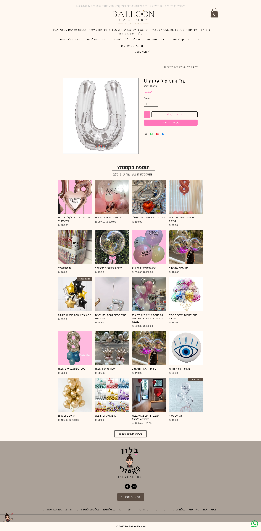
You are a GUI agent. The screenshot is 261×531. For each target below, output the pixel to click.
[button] (214, 13)
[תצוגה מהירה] (186, 197)
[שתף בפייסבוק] (163, 134)
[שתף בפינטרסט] (157, 134)
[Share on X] (146, 134)
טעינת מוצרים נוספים (130, 433)
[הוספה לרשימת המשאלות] (147, 114)
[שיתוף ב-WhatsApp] (151, 134)
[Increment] (146, 103)
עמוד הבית (192, 67)
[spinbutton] (151, 103)
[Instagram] (134, 486)
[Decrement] (155, 103)
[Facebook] (127, 486)
